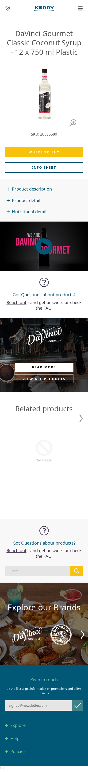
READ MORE (44, 367)
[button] (81, 418)
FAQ (47, 308)
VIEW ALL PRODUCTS (44, 379)
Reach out (17, 302)
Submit (77, 705)
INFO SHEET (43, 167)
